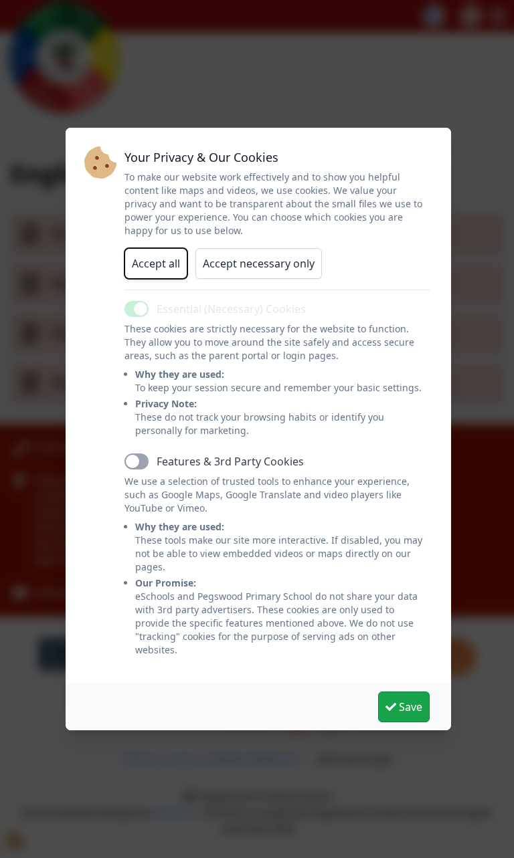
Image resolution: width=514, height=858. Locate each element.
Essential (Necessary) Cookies (231, 309)
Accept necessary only (259, 263)
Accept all (156, 263)
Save (409, 707)
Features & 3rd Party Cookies (230, 461)
